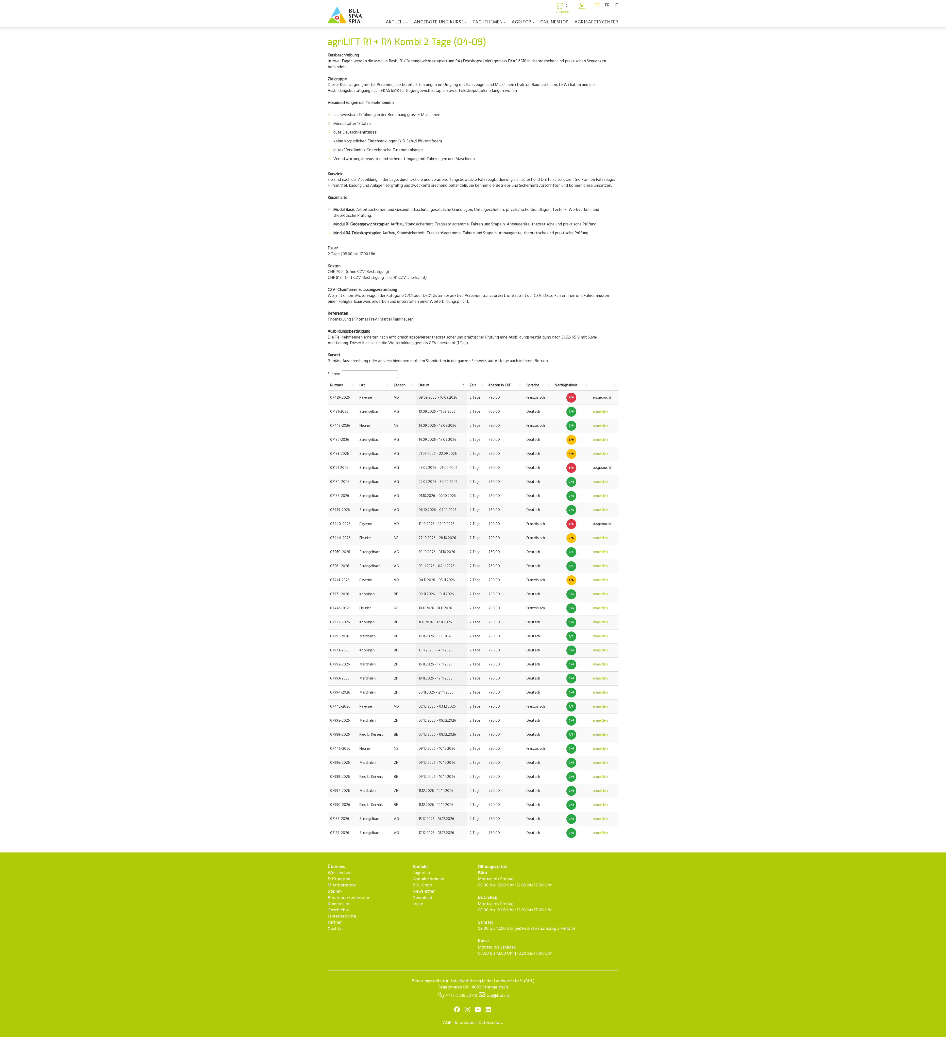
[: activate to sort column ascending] (604, 385)
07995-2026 (340, 721)
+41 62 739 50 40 (461, 995)
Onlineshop (554, 22)
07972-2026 (340, 622)
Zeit (473, 385)
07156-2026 (339, 819)
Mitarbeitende (342, 885)
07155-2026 (339, 496)
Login (418, 904)
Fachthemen (488, 22)
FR (607, 5)
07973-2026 (340, 650)
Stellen (335, 891)
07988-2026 (340, 735)
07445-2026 (340, 608)
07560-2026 (340, 552)
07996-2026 (340, 763)
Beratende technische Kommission (349, 901)
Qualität (335, 929)
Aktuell (395, 22)
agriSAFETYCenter (596, 22)
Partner (335, 922)
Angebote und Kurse (439, 22)
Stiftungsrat (339, 879)
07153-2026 (339, 454)
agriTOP (521, 22)
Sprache (532, 385)
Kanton (399, 385)
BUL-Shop (422, 885)
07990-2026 (340, 805)
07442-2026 (340, 707)
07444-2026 (340, 538)
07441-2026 (340, 580)
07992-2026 (340, 664)
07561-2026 (339, 566)
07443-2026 (340, 426)
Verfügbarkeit (566, 385)
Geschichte (339, 910)
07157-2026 (339, 833)
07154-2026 (339, 482)
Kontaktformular (428, 879)
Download (422, 897)
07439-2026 (340, 398)
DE (597, 5)
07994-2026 (340, 693)
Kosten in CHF (500, 385)
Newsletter (424, 891)
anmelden (600, 412)
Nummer (336, 385)
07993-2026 (340, 678)
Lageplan (421, 873)
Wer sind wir (340, 873)
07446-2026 (340, 749)
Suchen (334, 374)
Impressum (465, 1022)
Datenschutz (491, 1022)
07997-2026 (340, 791)
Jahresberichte (342, 916)
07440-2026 (340, 524)
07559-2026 (340, 510)
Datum (424, 385)
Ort (362, 385)
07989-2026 (340, 777)
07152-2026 (339, 440)
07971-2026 (339, 594)
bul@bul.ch (498, 995)
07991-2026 (339, 636)
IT (616, 5)
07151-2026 (339, 412)
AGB (447, 1022)
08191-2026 (339, 468)
